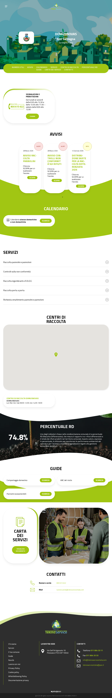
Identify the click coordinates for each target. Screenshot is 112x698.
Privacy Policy (14, 668)
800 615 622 (61, 583)
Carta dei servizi (53, 69)
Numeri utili (18, 67)
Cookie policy (13, 672)
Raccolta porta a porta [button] (13, 290)
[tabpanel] (30, 168)
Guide (39, 69)
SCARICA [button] (45, 220)
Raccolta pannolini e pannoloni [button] (17, 262)
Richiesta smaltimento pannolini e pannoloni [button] (23, 299)
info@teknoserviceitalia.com (95, 660)
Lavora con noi (14, 664)
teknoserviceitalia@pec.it (93, 665)
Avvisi (30, 67)
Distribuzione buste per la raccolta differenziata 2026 (79, 162)
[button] (6, 6)
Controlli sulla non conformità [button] (17, 271)
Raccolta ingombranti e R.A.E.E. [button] (17, 281)
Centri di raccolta (69, 67)
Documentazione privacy (18, 680)
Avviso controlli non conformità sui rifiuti (54, 160)
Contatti (68, 69)
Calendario (41, 67)
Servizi (54, 67)
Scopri (32, 177)
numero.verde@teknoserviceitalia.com (70, 590)
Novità (11, 660)
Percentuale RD (89, 67)
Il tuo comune (13, 652)
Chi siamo (12, 644)
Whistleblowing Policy (17, 676)
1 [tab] (62, 197)
